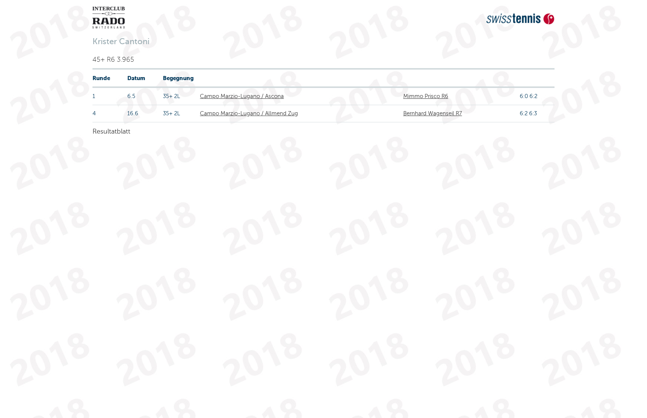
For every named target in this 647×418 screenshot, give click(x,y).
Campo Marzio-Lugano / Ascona (242, 96)
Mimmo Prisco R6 (425, 96)
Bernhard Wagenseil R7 (432, 113)
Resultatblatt (111, 131)
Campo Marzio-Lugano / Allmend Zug (249, 113)
